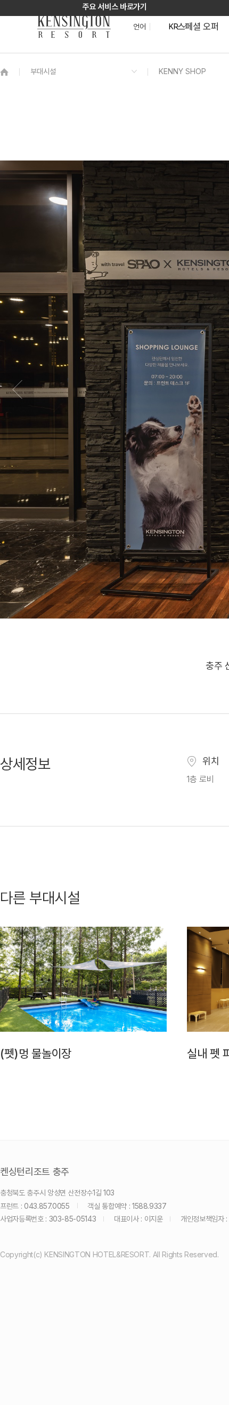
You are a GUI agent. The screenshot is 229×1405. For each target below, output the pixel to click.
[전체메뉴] (210, 56)
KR (173, 26)
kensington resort (74, 26)
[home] (4, 72)
